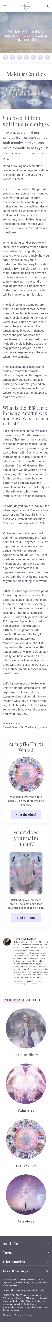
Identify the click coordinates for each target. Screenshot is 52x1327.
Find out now (26, 918)
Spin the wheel (26, 814)
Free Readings (15, 1271)
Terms (18, 1315)
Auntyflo (10, 1243)
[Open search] (47, 6)
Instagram (23, 984)
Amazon (30, 981)
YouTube (39, 981)
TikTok (15, 984)
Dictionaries (14, 1262)
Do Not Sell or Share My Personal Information (24, 1291)
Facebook (33, 984)
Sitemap (7, 1315)
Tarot (8, 1253)
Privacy (28, 1315)
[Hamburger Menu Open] (4, 6)
